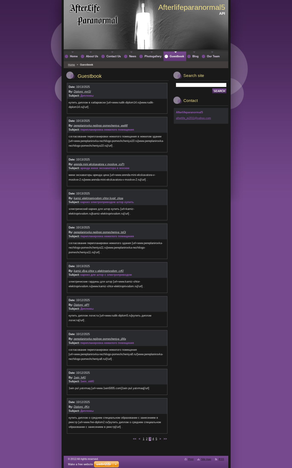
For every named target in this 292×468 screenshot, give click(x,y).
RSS (221, 459)
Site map (206, 459)
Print (190, 459)
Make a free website (80, 464)
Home (71, 64)
